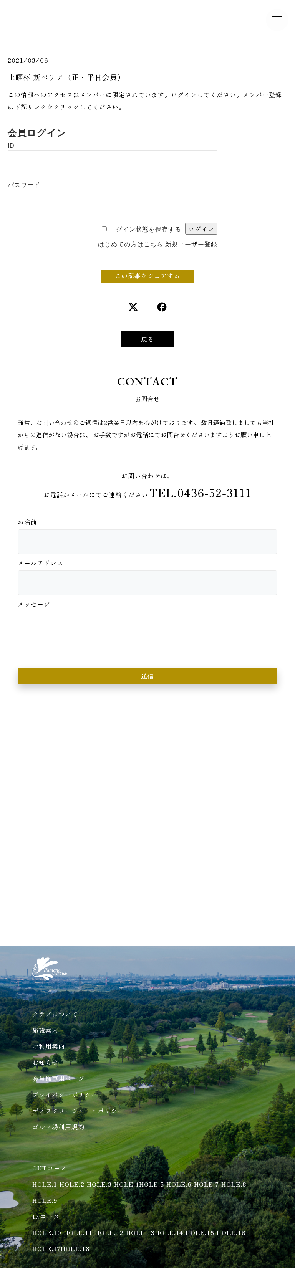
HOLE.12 (109, 1232)
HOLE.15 (200, 1232)
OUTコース (49, 1167)
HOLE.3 (99, 1184)
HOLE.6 (179, 1184)
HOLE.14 (169, 1232)
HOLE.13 (140, 1232)
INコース (46, 1216)
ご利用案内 (48, 1046)
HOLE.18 (75, 1248)
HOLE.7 (206, 1184)
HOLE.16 (231, 1232)
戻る (147, 339)
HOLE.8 (233, 1184)
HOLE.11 (78, 1232)
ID (11, 145)
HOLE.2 (72, 1184)
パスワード (24, 185)
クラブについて (55, 1013)
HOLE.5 (151, 1184)
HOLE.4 (126, 1184)
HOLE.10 (46, 1232)
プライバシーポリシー (65, 1094)
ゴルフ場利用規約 (58, 1126)
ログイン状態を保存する (145, 229)
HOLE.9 (45, 1200)
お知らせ (45, 1062)
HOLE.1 (44, 1184)
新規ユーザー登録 (191, 244)
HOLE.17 (46, 1248)
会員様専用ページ (58, 1078)
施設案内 (45, 1030)
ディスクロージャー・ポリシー (78, 1110)
